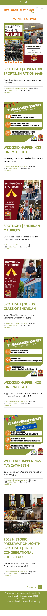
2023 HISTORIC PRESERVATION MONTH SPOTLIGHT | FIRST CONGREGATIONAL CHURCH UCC (22, 548)
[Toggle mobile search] (37, 8)
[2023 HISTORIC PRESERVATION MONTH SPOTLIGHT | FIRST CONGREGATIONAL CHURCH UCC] (23, 514)
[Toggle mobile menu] (42, 8)
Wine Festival (13, 90)
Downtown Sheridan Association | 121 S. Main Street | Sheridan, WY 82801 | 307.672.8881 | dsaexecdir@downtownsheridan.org (23, 597)
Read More (7, 92)
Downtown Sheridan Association (16, 88)
